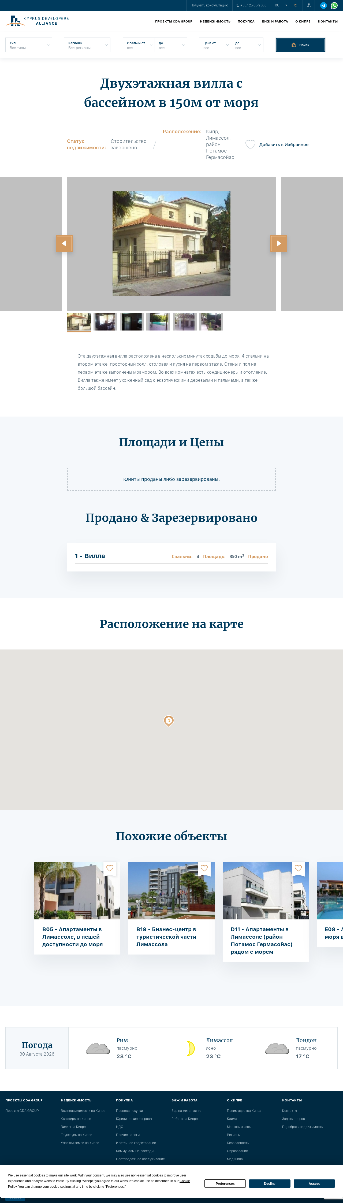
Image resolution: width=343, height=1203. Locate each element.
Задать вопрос (293, 1119)
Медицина (235, 1159)
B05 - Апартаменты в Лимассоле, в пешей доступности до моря (72, 937)
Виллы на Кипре (73, 1127)
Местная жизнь (239, 1127)
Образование (237, 1151)
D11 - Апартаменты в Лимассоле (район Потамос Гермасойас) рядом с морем (262, 940)
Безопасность (238, 1143)
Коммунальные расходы (135, 1151)
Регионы (233, 1135)
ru (277, 5)
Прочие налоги (128, 1135)
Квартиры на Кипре (76, 1119)
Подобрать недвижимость (302, 1127)
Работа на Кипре (185, 1119)
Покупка (246, 21)
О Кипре (303, 21)
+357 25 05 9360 (253, 5)
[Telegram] (323, 5)
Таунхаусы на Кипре (76, 1135)
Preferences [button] (115, 1187)
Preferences (225, 1184)
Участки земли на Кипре (80, 1143)
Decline (269, 1184)
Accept (314, 1184)
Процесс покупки (129, 1111)
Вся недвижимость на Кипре (83, 1111)
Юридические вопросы (134, 1119)
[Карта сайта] (309, 5)
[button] (64, 243)
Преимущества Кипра (244, 1111)
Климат (233, 1119)
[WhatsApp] (334, 5)
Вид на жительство (186, 1111)
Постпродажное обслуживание (140, 1159)
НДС (119, 1127)
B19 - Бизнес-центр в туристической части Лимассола (166, 937)
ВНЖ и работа (275, 21)
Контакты (328, 21)
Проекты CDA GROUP (173, 21)
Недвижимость (215, 21)
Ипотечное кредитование (136, 1143)
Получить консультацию (209, 5)
